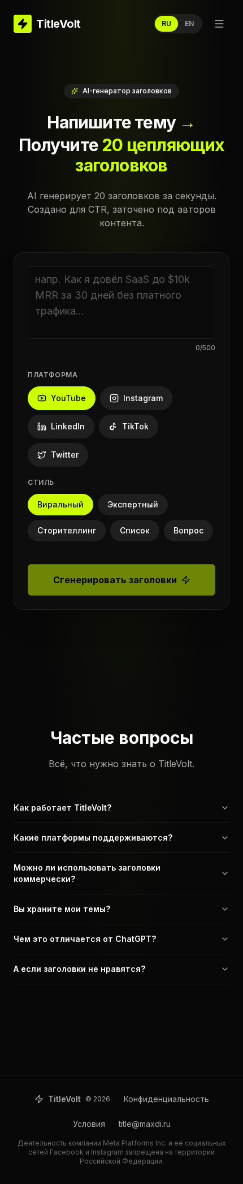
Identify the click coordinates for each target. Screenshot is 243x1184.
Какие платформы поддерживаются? (93, 837)
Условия (89, 1124)
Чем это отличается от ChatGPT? (85, 939)
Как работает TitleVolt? (62, 807)
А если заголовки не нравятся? (79, 969)
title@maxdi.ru (145, 1124)
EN (189, 23)
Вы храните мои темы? (62, 909)
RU (166, 23)
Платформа (52, 375)
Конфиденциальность (166, 1099)
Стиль (41, 482)
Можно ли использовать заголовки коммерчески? (87, 873)
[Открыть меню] (219, 24)
